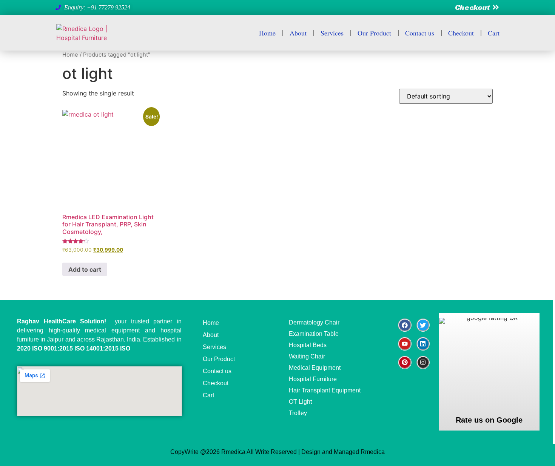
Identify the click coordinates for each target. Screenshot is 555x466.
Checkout (461, 32)
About (298, 32)
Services (332, 32)
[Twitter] (423, 325)
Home (267, 32)
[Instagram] (423, 362)
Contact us (419, 32)
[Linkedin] (423, 343)
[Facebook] (404, 325)
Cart (493, 32)
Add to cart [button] (84, 269)
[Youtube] (404, 343)
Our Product (374, 32)
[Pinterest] (404, 362)
